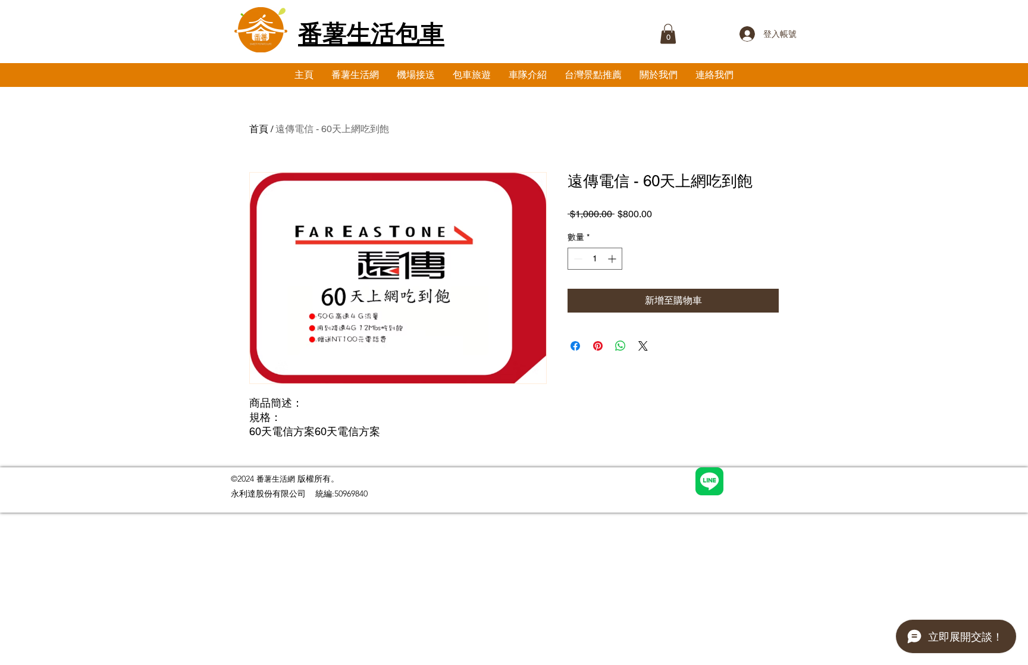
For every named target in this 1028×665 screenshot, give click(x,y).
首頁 (258, 129)
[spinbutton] (595, 258)
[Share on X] (643, 346)
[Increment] (613, 258)
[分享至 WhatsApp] (620, 346)
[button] (668, 33)
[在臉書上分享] (575, 346)
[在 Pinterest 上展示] (598, 346)
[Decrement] (576, 258)
